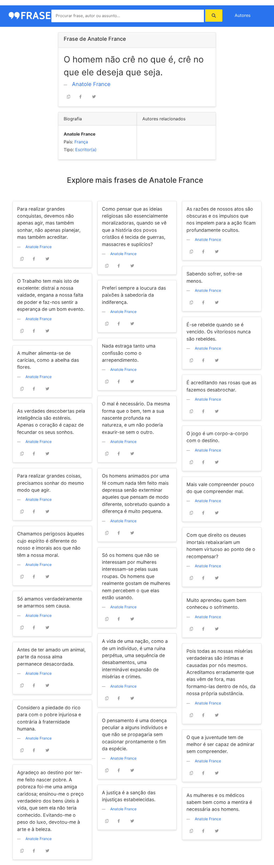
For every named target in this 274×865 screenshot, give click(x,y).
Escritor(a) (86, 149)
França (81, 141)
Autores (242, 15)
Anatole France (91, 84)
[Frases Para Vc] (33, 15)
